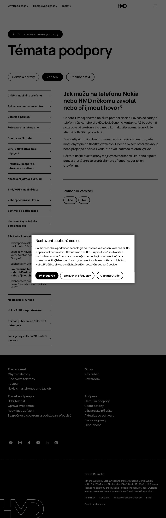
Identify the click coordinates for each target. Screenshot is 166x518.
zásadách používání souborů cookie (95, 264)
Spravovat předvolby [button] (77, 275)
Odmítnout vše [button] (110, 275)
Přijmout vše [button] (47, 275)
